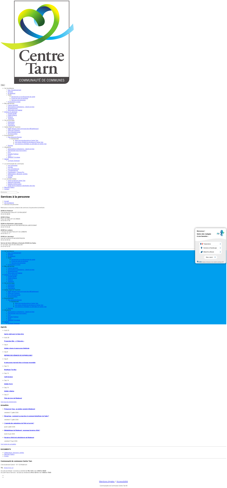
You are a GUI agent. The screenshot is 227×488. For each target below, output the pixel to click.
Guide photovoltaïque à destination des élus (21, 185)
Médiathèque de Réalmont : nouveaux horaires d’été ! (22, 430)
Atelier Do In (8, 384)
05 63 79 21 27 (8, 468)
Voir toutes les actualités (8, 444)
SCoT (9, 155)
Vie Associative (12, 134)
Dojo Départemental (14, 132)
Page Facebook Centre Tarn (16, 180)
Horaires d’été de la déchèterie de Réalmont (19, 437)
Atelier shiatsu (9, 391)
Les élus (10, 167)
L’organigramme (13, 170)
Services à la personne (18, 100)
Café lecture (8, 377)
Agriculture (11, 123)
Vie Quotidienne (9, 203)
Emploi (10, 177)
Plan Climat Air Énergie (15, 137)
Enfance (10, 117)
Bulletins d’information (14, 184)
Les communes (12, 165)
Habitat (6, 159)
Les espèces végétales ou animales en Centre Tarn (31, 144)
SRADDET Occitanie (14, 157)
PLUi (9, 152)
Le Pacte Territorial (14, 161)
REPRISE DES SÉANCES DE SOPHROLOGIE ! (18, 355)
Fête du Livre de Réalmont (13, 398)
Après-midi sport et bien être (14, 334)
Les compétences (13, 169)
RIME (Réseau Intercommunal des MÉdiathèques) (23, 129)
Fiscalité (10, 175)
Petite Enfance (12, 115)
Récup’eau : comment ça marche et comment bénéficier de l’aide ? (26, 416)
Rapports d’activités (14, 182)
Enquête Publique (13, 154)
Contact (6, 189)
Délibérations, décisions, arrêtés (17, 174)
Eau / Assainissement (14, 90)
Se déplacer (11, 93)
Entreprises (11, 122)
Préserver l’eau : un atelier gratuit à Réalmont (19, 409)
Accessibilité (122, 481)
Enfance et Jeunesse (10, 112)
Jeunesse (11, 118)
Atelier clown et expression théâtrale (16, 348)
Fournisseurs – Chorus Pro (16, 172)
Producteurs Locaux (14, 102)
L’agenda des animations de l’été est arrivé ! (19, 423)
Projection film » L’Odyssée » (14, 341)
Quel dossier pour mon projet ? (17, 150)
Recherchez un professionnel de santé (23, 97)
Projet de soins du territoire (19, 98)
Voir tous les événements (8, 402)
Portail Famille (12, 113)
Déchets (10, 91)
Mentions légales (107, 481)
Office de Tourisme (14, 130)
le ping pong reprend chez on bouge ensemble (19, 362)
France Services (13, 105)
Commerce (11, 125)
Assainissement (13, 108)
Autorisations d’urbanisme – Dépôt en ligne (21, 107)
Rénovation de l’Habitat (15, 110)
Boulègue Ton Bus (10, 370)
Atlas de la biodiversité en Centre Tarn (26, 140)
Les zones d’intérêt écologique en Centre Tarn (29, 142)
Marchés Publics (9, 187)
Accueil (6, 201)
